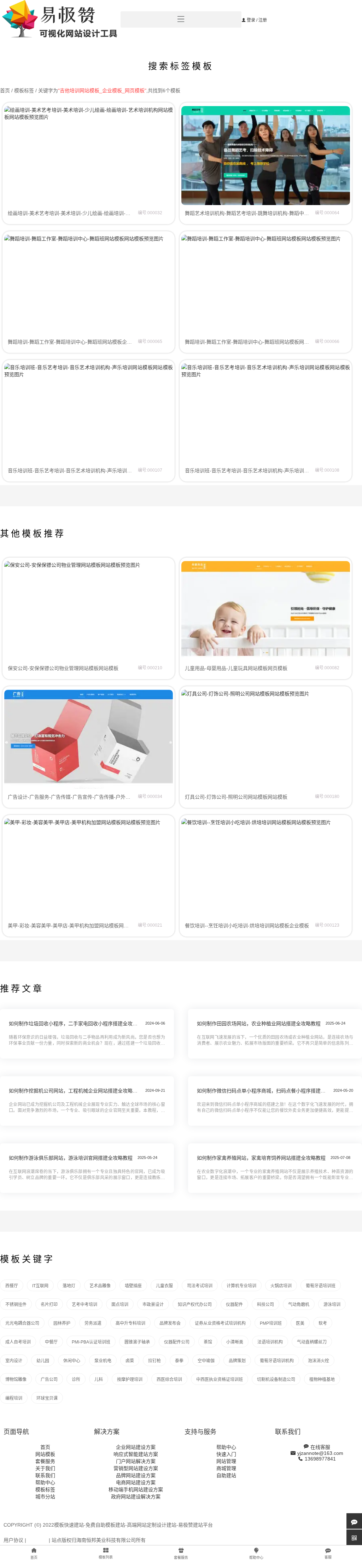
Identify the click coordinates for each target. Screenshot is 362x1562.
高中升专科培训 (130, 1323)
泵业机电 (102, 1360)
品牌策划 (237, 1360)
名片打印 (49, 1304)
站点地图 (37, 1540)
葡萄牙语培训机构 (277, 1360)
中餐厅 (51, 1342)
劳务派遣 (92, 1323)
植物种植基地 (322, 1379)
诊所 (76, 1379)
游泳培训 (331, 1304)
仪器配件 (234, 1304)
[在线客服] (354, 1521)
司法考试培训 (199, 1285)
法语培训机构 (270, 1342)
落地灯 (69, 1285)
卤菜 (129, 1360)
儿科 (98, 1379)
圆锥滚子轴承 (137, 1342)
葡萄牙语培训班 (320, 1285)
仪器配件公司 (176, 1342)
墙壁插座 (133, 1285)
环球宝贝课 (47, 1398)
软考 (323, 1323)
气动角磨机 (298, 1304)
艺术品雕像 (100, 1285)
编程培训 (13, 1398)
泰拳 (179, 1360)
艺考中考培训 (84, 1304)
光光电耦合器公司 (22, 1323)
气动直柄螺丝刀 (312, 1342)
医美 (300, 1323)
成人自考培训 (18, 1342)
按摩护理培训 (129, 1379)
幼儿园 (42, 1360)
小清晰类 (234, 1342)
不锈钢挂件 (16, 1304)
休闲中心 (71, 1360)
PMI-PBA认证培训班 (91, 1342)
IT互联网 (40, 1285)
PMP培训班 (271, 1323)
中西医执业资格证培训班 (219, 1379)
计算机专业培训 (241, 1285)
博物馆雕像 (16, 1379)
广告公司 (49, 1379)
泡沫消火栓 (318, 1360)
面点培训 (119, 1304)
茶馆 (208, 1342)
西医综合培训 (169, 1379)
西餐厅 (11, 1285)
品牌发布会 (170, 1323)
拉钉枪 (154, 1360)
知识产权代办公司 (195, 1304)
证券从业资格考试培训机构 (220, 1323)
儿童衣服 (164, 1285)
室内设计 (13, 1360)
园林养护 (61, 1323)
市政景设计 (153, 1304)
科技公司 (265, 1304)
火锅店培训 (281, 1285)
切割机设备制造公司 (276, 1379)
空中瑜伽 (206, 1360)
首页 (5, 90)
